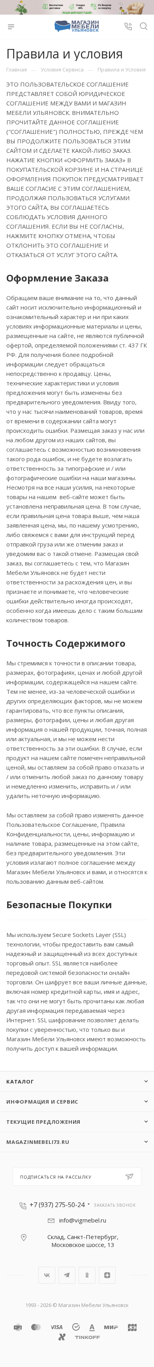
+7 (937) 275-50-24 (57, 1205)
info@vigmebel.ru (82, 1220)
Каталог (20, 1081)
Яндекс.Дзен (107, 1275)
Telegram (66, 1275)
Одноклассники (87, 1275)
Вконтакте (46, 1275)
